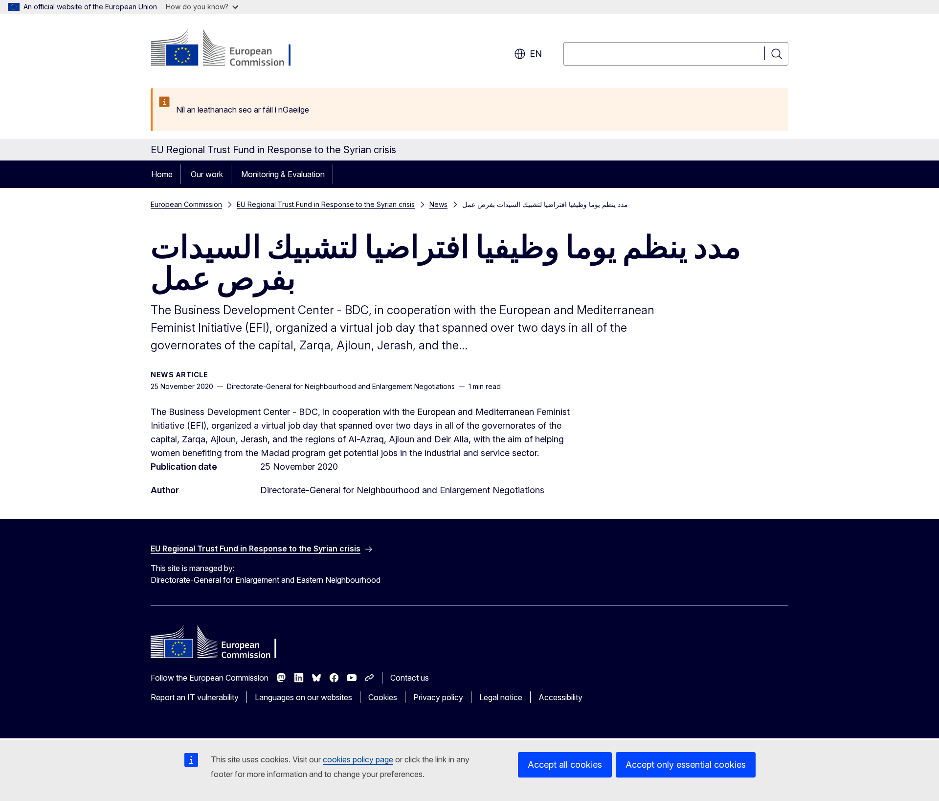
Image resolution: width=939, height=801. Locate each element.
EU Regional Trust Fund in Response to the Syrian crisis (326, 204)
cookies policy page (358, 759)
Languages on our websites (303, 697)
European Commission (186, 204)
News (438, 204)
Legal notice (500, 697)
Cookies (382, 697)
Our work (207, 174)
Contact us (409, 678)
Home (162, 174)
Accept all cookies (565, 764)
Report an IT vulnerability (195, 697)
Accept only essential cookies (686, 764)
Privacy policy (438, 697)
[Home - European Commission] (230, 49)
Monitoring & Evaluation (283, 174)
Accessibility (560, 697)
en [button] (536, 53)
